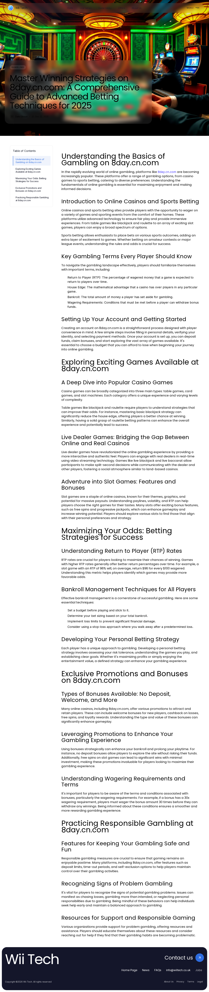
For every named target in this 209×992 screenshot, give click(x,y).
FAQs (157, 970)
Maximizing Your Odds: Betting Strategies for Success (31, 180)
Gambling (18, 67)
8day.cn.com (167, 172)
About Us (169, 981)
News (145, 970)
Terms (190, 981)
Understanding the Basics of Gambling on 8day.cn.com (30, 160)
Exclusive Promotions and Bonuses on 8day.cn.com (28, 189)
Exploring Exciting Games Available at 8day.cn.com (28, 170)
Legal (200, 981)
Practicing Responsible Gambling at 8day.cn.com (32, 199)
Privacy (180, 981)
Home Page (129, 970)
